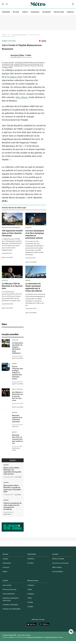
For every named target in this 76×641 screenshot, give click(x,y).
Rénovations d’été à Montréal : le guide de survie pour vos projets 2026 (12, 488)
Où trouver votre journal (60, 563)
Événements (7, 563)
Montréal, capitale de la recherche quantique (17, 418)
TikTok (29, 598)
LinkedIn (30, 606)
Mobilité (14, 432)
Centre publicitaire (9, 594)
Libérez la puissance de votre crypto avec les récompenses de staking (13, 506)
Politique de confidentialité (11, 609)
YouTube (30, 602)
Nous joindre (7, 585)
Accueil (4, 34)
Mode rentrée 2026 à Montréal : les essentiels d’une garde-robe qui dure (13, 470)
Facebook (30, 585)
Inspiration (35, 12)
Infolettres (30, 559)
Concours (6, 567)
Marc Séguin (22, 97)
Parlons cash (59, 12)
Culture (25, 12)
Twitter (29, 589)
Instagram (30, 594)
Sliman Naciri (15, 426)
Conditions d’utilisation (10, 604)
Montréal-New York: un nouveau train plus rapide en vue (17, 439)
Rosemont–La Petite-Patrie (19, 34)
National (14, 363)
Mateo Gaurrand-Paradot (16, 449)
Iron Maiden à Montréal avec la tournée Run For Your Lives (17, 396)
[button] (2, 4)
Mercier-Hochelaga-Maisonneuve (11, 227)
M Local (16, 12)
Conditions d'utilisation (51, 637)
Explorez (70, 12)
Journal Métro (18, 477)
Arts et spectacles (17, 389)
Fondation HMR (14, 76)
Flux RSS (30, 563)
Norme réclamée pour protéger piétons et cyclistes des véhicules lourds (17, 372)
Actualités (6, 12)
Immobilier (46, 12)
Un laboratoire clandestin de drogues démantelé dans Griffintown (17, 348)
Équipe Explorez (7, 514)
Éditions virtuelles (58, 559)
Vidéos (5, 571)
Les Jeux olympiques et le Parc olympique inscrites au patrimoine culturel (34, 234)
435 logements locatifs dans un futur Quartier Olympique (12, 233)
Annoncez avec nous (9, 589)
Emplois (5, 559)
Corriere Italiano (57, 571)
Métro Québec (57, 567)
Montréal (28, 280)
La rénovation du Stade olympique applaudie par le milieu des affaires (33, 287)
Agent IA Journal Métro (7, 257)
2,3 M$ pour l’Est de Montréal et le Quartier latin (12, 286)
